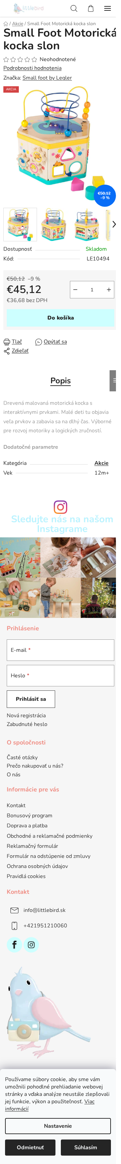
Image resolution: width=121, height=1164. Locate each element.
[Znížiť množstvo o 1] (75, 289)
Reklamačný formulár (32, 846)
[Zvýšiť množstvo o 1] (109, 289)
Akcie (101, 463)
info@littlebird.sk (45, 910)
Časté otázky (22, 758)
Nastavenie (58, 1126)
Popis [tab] (60, 380)
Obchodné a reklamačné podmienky (49, 836)
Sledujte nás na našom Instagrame (62, 524)
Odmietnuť (30, 1147)
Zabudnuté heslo (27, 724)
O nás (14, 775)
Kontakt (16, 805)
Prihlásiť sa (31, 699)
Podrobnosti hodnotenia (32, 68)
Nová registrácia (26, 715)
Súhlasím (85, 1147)
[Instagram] (31, 945)
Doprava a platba (27, 825)
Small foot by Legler (47, 78)
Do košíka (60, 318)
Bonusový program (29, 815)
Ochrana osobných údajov (37, 866)
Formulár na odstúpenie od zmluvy (48, 856)
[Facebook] (14, 945)
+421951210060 (45, 925)
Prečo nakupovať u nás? (35, 766)
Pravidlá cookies (26, 876)
